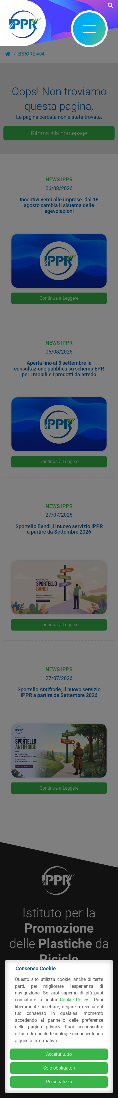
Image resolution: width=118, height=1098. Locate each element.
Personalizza (59, 1081)
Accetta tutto (59, 1054)
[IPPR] (23, 23)
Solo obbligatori (59, 1068)
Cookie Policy (75, 999)
